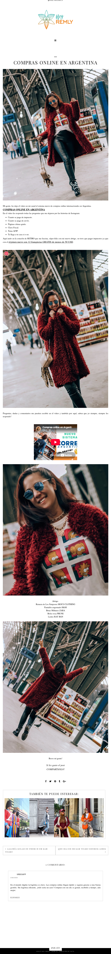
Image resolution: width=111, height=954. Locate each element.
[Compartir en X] (50, 781)
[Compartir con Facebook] (46, 781)
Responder (15, 897)
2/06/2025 (14, 878)
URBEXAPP (21, 874)
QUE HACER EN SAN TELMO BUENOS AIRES (82, 849)
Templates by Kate (66, 951)
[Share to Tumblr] (59, 781)
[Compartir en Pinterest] (55, 781)
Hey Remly (46, 951)
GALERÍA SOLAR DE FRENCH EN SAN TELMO (26, 850)
